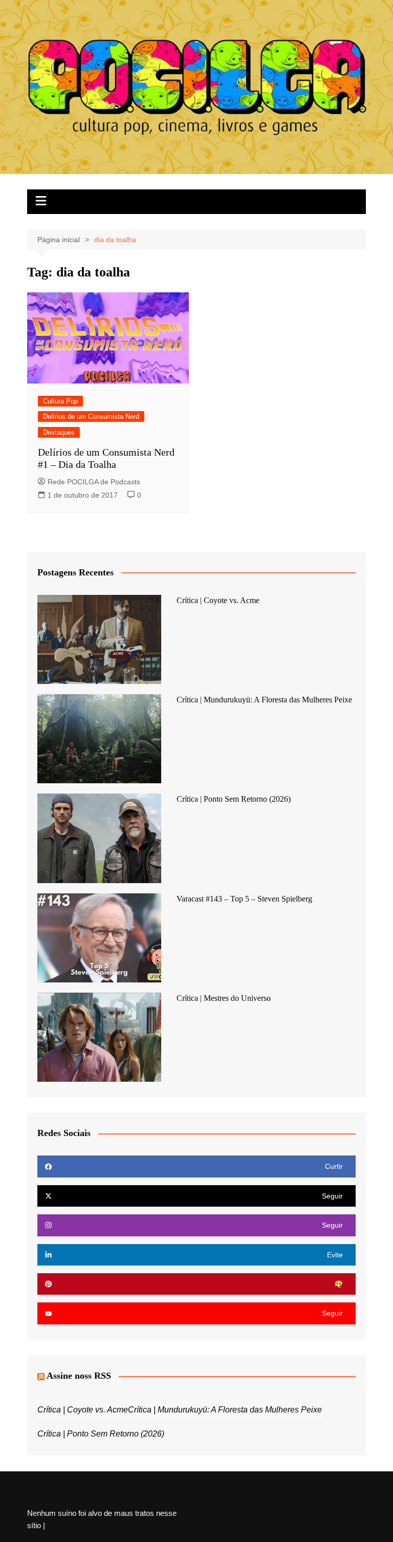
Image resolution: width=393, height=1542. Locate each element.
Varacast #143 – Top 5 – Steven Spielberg (244, 898)
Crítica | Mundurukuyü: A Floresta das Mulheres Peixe (264, 699)
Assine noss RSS (79, 1375)
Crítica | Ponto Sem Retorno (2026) (234, 799)
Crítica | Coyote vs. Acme (218, 600)
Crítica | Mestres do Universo (224, 998)
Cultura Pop (60, 401)
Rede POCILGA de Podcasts (94, 482)
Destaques (59, 432)
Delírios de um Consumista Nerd (91, 416)
